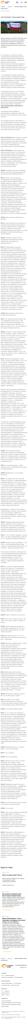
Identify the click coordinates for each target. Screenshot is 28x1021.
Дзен (8, 994)
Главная (3, 6)
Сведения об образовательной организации (11, 1002)
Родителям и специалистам (7, 977)
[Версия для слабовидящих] (18, 2)
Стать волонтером (5, 985)
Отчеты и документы (6, 1000)
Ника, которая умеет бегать (12, 875)
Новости (10, 6)
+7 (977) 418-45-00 (21, 965)
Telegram (7, 991)
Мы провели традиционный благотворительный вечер (11, 894)
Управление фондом (9, 975)
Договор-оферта (5, 1006)
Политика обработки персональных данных (11, 1004)
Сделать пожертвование (6, 983)
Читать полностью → (8, 885)
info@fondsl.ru (23, 967)
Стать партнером (17, 983)
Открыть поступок (15, 985)
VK (2, 991)
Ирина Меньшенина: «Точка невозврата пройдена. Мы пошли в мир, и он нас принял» (13, 920)
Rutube (3, 994)
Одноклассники (5, 992)
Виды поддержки (19, 977)
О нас (2, 975)
